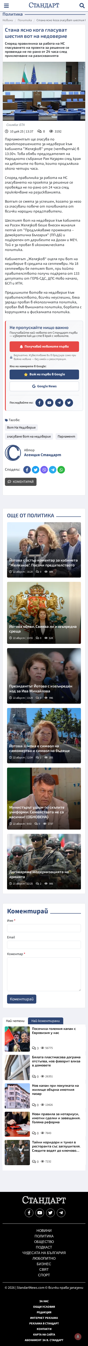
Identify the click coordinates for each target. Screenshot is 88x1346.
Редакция (44, 1312)
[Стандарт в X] (69, 403)
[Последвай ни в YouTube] (39, 1213)
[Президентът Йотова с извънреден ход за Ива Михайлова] (44, 676)
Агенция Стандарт (42, 455)
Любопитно (44, 1258)
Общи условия (44, 1307)
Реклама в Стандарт (44, 1323)
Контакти (44, 1329)
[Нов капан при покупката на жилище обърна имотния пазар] (17, 1096)
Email (11, 937)
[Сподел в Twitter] (35, 469)
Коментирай (23, 481)
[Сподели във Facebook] (27, 469)
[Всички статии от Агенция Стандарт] (13, 453)
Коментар (16, 954)
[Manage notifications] (78, 1336)
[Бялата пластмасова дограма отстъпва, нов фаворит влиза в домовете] (17, 1067)
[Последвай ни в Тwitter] (50, 1213)
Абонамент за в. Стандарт (44, 1340)
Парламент (66, 436)
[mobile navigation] (6, 5)
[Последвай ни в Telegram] (61, 1213)
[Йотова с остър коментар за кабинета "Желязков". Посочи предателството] (44, 550)
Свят (44, 1269)
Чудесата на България (44, 1253)
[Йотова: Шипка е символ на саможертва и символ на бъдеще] (44, 736)
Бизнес (44, 1264)
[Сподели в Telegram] (52, 469)
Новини (8, 20)
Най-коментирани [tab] (45, 1021)
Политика (25, 20)
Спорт (44, 1275)
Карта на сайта (44, 1335)
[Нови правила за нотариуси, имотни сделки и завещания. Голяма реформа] (17, 1124)
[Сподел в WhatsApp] (61, 469)
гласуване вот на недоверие (29, 436)
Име (11, 920)
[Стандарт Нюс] (44, 1203)
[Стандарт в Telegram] (59, 403)
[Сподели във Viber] (44, 469)
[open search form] (82, 5)
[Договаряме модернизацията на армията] (44, 861)
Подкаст (44, 1247)
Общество (44, 1242)
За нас (44, 1301)
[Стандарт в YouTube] (49, 403)
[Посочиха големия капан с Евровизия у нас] (17, 1039)
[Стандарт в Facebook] (39, 403)
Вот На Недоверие (21, 427)
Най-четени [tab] (15, 1021)
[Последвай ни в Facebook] (29, 1213)
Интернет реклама (44, 1318)
